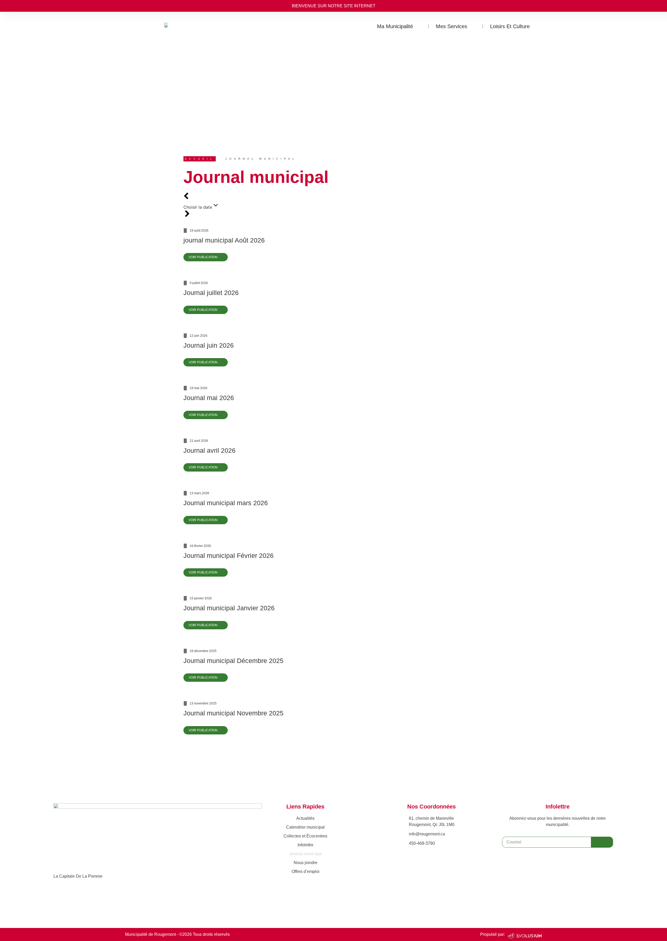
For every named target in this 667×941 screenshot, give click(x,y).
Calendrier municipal (305, 827)
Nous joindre (305, 862)
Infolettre (305, 845)
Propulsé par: (492, 934)
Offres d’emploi (305, 871)
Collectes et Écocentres (305, 836)
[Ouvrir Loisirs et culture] (535, 26)
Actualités (305, 818)
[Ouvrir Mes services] (472, 26)
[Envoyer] (602, 842)
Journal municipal (305, 854)
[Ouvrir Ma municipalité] (418, 26)
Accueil (199, 158)
